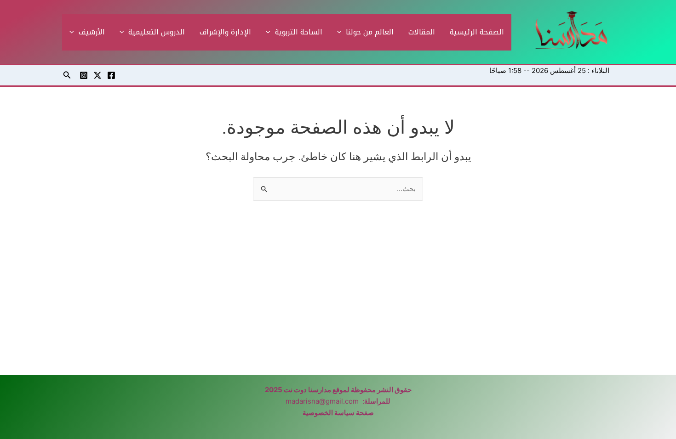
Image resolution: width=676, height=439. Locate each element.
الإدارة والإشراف (225, 32)
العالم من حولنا (370, 32)
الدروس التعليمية (156, 32)
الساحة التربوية (298, 32)
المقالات (421, 32)
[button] (341, 32)
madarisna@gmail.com (322, 401)
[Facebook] (111, 75)
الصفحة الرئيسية (477, 32)
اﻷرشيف (92, 32)
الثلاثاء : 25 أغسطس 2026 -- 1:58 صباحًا (549, 70)
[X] (97, 75)
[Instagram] (84, 75)
